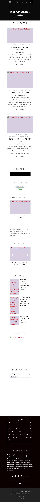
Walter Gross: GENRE (20, 92)
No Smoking (21, 95)
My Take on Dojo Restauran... (15, 375)
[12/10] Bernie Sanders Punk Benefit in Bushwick (24, 320)
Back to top (19, 498)
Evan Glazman (21, 144)
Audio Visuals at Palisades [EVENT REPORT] (20, 263)
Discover (12, 45)
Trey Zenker (20, 52)
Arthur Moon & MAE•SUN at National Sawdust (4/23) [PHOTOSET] (25, 301)
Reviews (12, 136)
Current (16, 134)
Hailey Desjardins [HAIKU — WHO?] (20, 216)
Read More (20, 64)
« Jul (9, 442)
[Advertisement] (20, 353)
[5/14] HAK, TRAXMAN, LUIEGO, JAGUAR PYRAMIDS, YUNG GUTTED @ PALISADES (25, 285)
